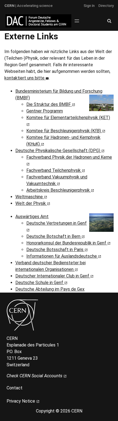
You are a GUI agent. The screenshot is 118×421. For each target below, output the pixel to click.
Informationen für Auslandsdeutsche (62, 256)
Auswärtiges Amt (32, 216)
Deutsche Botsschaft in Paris (55, 249)
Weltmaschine (29, 196)
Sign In (89, 5)
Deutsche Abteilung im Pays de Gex (50, 289)
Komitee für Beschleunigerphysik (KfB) (64, 130)
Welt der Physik (31, 203)
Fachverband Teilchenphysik (54, 170)
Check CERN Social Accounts (35, 375)
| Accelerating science (28, 5)
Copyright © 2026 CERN (59, 411)
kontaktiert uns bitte (25, 78)
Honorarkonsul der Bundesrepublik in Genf (66, 243)
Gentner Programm (44, 111)
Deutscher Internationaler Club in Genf (52, 276)
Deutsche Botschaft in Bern (54, 236)
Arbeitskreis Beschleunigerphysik (58, 190)
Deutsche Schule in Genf (39, 282)
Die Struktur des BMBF (49, 104)
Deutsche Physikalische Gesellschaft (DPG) (58, 150)
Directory (106, 5)
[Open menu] (77, 21)
